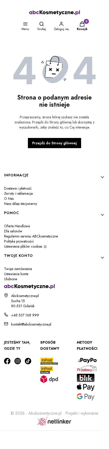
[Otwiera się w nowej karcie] (7, 361)
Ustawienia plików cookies (23, 246)
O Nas (9, 198)
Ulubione (10, 279)
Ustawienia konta (16, 273)
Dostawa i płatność (18, 188)
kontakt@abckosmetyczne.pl (31, 324)
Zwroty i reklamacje (18, 193)
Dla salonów (13, 231)
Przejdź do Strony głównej (54, 143)
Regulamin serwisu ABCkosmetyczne (31, 236)
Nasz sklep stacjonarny (20, 203)
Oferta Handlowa (17, 226)
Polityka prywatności (19, 241)
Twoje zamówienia (18, 268)
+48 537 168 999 (25, 315)
